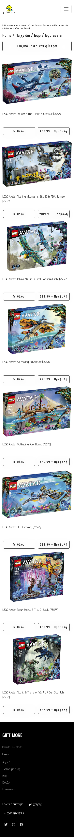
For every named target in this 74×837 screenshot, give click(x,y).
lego (37, 35)
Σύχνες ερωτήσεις (14, 813)
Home (6, 35)
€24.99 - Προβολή (53, 379)
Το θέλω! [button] (19, 131)
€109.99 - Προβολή (53, 214)
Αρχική (6, 762)
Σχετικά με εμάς (11, 769)
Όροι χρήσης (35, 804)
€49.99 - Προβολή (53, 462)
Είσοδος (6, 782)
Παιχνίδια (23, 35)
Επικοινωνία (9, 789)
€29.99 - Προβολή (53, 296)
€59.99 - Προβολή (53, 131)
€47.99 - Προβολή (53, 710)
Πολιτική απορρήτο (12, 804)
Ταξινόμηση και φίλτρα (37, 46)
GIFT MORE (12, 735)
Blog (4, 776)
